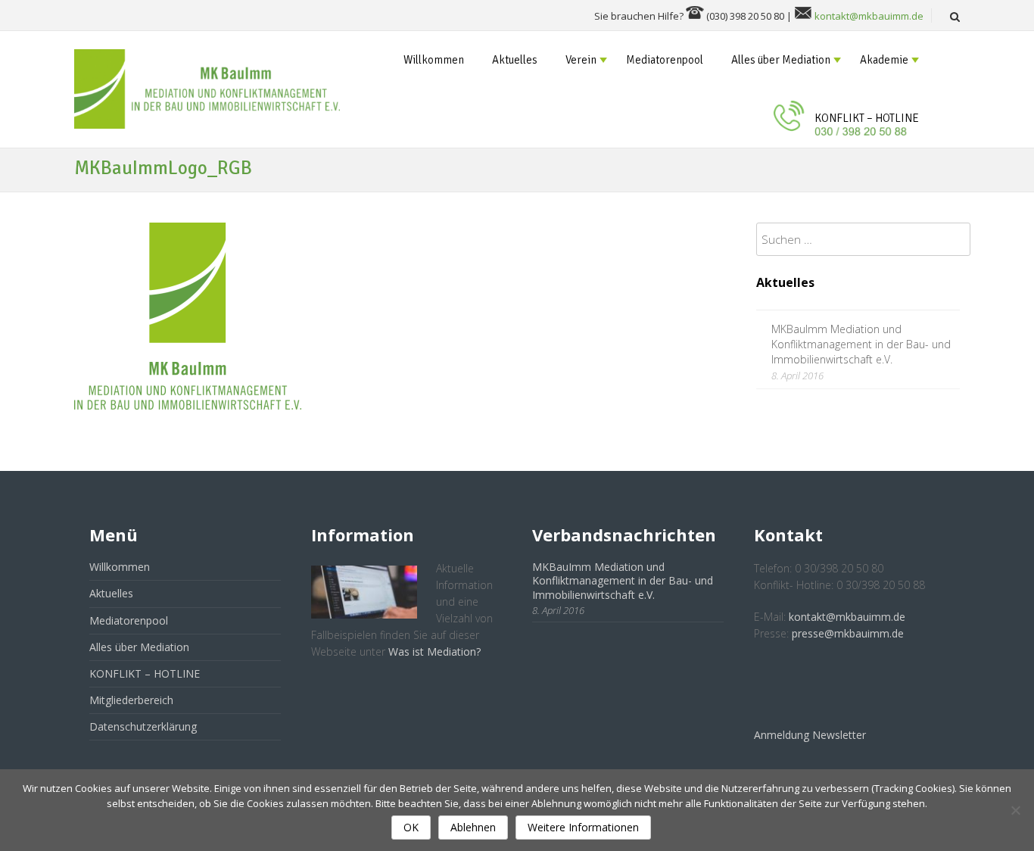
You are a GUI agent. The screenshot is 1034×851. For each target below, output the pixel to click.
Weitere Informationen (583, 827)
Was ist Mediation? (434, 651)
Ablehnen (473, 827)
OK (411, 827)
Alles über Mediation (780, 60)
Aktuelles (514, 60)
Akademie (884, 60)
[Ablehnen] (1015, 810)
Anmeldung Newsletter (810, 735)
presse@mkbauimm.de (848, 633)
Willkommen (433, 60)
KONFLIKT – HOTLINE (866, 118)
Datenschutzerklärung (143, 726)
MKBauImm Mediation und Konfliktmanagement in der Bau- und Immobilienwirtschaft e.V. (861, 344)
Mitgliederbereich (131, 700)
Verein (580, 60)
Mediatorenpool (664, 60)
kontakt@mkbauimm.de (868, 16)
